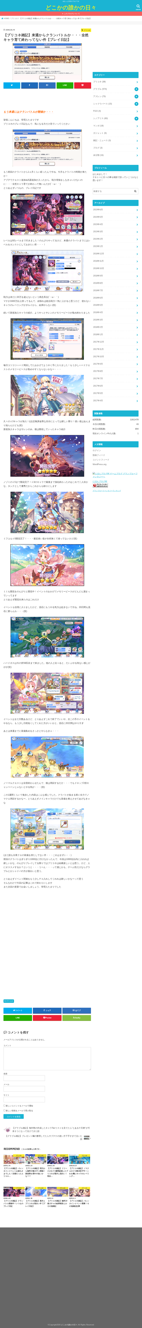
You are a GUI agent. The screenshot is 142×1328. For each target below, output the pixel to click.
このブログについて (72, 14)
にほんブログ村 (100, 481)
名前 (5, 1074)
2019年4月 (98, 224)
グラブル (100, 89)
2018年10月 (98, 268)
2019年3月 (98, 231)
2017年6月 (98, 386)
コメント (7, 1045)
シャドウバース (102, 104)
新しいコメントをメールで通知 (19, 1106)
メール (6, 1084)
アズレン (99, 96)
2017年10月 (98, 356)
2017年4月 (98, 400)
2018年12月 (98, 254)
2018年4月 (98, 312)
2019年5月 (98, 217)
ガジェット (100, 133)
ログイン (97, 450)
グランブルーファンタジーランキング (107, 491)
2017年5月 (98, 393)
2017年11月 (98, 349)
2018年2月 (98, 327)
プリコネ (9, 1001)
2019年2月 (98, 239)
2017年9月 (98, 364)
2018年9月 (98, 276)
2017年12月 (98, 342)
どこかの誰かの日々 (71, 7)
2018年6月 (98, 298)
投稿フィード (99, 455)
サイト (6, 1095)
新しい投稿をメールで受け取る (19, 1111)
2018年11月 (98, 261)
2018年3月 (98, 320)
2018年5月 (98, 305)
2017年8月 (98, 371)
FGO (97, 111)
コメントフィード (101, 460)
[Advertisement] (53, 98)
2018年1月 (98, 334)
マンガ (98, 126)
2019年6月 (98, 209)
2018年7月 (98, 290)
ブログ (97, 148)
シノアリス (100, 118)
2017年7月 (98, 378)
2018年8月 (98, 283)
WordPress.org (99, 464)
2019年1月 (98, 246)
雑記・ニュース (102, 140)
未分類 (98, 155)
